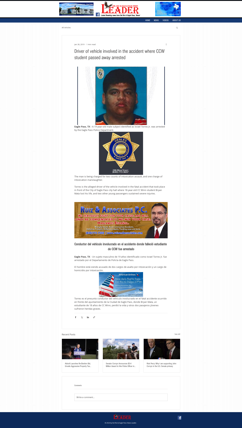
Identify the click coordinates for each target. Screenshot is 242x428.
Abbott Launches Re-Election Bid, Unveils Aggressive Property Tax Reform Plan (78, 365)
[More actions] (166, 44)
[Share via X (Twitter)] (82, 317)
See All (177, 334)
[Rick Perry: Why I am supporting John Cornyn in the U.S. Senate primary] (162, 349)
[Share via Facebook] (75, 317)
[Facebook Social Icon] (98, 14)
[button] (177, 28)
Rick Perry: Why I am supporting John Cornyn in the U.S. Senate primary (161, 365)
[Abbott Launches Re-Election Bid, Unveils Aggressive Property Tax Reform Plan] (80, 349)
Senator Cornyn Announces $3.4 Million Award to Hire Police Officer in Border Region (120, 365)
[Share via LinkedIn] (88, 317)
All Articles (66, 27)
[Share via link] (94, 317)
